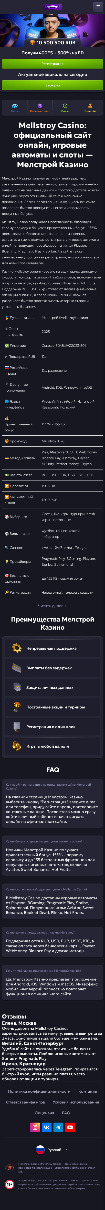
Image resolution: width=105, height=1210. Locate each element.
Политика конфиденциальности (39, 1091)
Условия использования (76, 1102)
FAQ (66, 1112)
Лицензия (44, 1112)
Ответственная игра (25, 1102)
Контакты (87, 1091)
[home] (52, 7)
